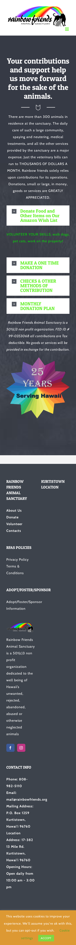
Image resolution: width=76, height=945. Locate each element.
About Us (14, 510)
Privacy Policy (17, 560)
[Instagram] (21, 748)
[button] (38, 215)
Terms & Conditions (15, 569)
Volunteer (14, 524)
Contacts (13, 531)
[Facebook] (10, 748)
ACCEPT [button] (46, 938)
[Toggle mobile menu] (67, 29)
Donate (12, 517)
